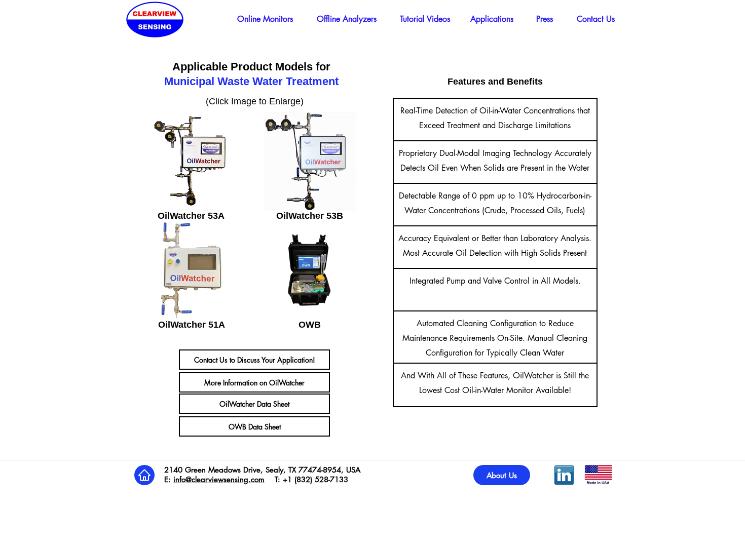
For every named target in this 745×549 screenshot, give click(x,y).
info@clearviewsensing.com (219, 479)
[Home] (144, 475)
